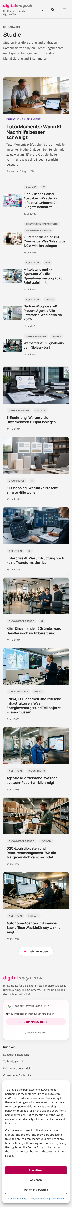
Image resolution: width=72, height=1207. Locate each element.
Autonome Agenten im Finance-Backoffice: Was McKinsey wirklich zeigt (34, 927)
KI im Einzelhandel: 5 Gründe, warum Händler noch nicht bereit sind (35, 630)
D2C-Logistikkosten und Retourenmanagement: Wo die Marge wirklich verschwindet (31, 852)
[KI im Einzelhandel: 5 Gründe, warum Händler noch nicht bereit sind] (36, 596)
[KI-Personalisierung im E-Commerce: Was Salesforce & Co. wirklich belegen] (12, 238)
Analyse (31, 187)
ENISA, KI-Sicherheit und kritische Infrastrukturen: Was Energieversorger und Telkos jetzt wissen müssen (34, 705)
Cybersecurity (18, 691)
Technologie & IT (13, 1062)
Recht (38, 691)
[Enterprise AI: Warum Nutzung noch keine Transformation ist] (36, 525)
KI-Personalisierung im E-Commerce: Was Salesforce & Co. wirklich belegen (44, 241)
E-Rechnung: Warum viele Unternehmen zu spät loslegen (31, 419)
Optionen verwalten (36, 1190)
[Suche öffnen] (41, 9)
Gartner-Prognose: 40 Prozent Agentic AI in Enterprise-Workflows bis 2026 (43, 312)
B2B (47, 262)
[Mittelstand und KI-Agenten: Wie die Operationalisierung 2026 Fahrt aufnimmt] (12, 276)
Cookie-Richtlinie (17, 1198)
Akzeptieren (36, 1170)
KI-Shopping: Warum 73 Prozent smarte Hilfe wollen (32, 490)
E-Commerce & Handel (16, 1069)
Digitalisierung (36, 336)
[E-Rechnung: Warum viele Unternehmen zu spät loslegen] (36, 385)
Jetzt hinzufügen (34, 1021)
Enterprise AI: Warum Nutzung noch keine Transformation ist (35, 560)
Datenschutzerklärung (39, 1198)
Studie (49, 299)
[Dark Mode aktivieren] (52, 9)
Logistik (46, 841)
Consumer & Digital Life (17, 1075)
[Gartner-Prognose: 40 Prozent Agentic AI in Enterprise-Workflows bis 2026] (12, 313)
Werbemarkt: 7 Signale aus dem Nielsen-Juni (44, 345)
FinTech (40, 410)
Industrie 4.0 (36, 770)
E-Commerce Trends (38, 230)
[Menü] (64, 9)
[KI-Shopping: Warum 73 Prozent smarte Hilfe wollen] (36, 455)
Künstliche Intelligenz (16, 1055)
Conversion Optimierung (42, 223)
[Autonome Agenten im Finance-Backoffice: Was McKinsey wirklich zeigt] (36, 890)
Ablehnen (36, 1180)
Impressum (58, 1198)
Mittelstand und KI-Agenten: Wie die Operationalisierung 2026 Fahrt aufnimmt (43, 276)
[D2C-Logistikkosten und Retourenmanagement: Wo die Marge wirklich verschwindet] (36, 816)
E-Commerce (17, 480)
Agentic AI (32, 262)
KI (32, 480)
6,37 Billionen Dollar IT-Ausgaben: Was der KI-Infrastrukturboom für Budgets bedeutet (41, 200)
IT (44, 187)
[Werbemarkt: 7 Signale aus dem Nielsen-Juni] (12, 345)
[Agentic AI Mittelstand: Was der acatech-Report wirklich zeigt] (36, 745)
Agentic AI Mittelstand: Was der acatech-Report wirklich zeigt (32, 780)
